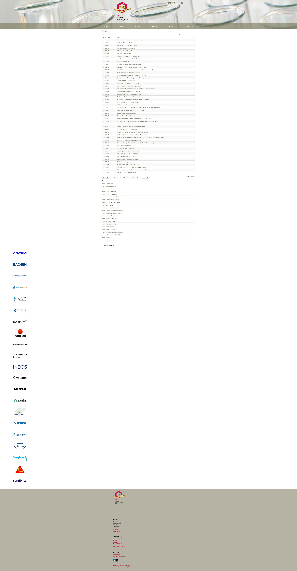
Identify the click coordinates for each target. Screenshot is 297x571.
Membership (116, 555)
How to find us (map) (119, 547)
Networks (115, 542)
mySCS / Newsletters (119, 556)
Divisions (115, 540)
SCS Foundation (118, 543)
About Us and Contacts (119, 539)
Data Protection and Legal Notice (122, 565)
